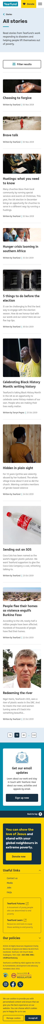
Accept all (33, 1018)
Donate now (19, 856)
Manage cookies (13, 1018)
